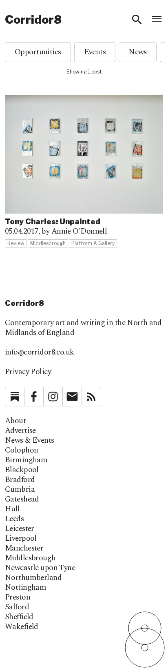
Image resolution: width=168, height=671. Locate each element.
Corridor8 (33, 19)
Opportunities (38, 52)
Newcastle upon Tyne (40, 568)
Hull (12, 509)
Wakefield (21, 627)
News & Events (29, 441)
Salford (17, 607)
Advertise (20, 431)
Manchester (24, 548)
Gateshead (22, 499)
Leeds (14, 519)
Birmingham (26, 460)
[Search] (137, 19)
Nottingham (25, 588)
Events (95, 52)
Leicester (19, 529)
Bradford (20, 480)
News (137, 52)
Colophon (21, 450)
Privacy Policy (28, 372)
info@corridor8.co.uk (39, 352)
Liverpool (21, 539)
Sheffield (19, 617)
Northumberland (33, 578)
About (15, 421)
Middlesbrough (30, 558)
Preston (17, 597)
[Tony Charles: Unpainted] (84, 171)
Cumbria (20, 490)
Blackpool (22, 470)
